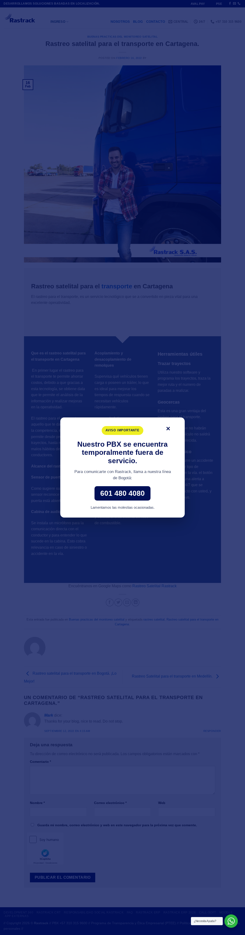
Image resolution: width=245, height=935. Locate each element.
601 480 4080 (122, 493)
